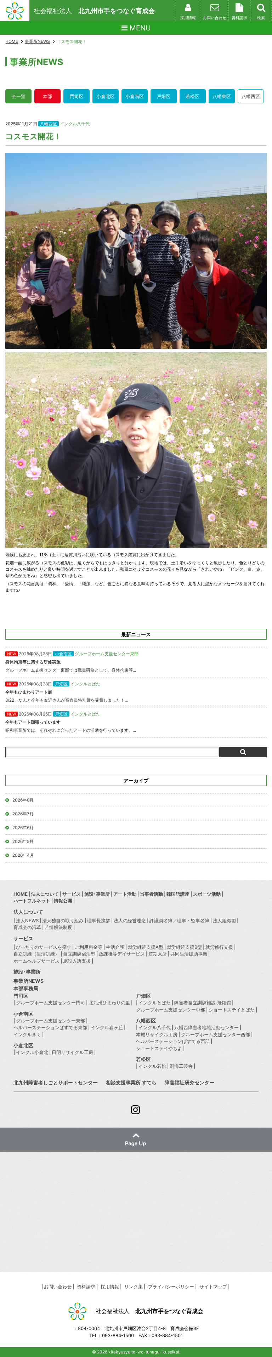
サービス (71, 894)
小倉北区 (105, 96)
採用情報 (110, 1286)
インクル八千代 (75, 123)
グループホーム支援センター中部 (170, 1010)
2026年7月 (23, 813)
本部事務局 (25, 988)
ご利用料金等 (88, 947)
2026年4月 (23, 855)
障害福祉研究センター (189, 1082)
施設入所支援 (77, 961)
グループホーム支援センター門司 (50, 1002)
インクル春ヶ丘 (107, 1027)
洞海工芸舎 (181, 1066)
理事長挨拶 (98, 920)
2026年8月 (23, 800)
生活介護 (115, 947)
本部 (47, 96)
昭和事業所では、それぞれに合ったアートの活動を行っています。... (70, 722)
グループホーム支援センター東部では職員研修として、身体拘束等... (71, 662)
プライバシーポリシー (171, 1286)
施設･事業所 (97, 894)
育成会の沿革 (27, 927)
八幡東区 (221, 96)
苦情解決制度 (58, 927)
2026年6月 (23, 827)
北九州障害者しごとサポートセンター (55, 1082)
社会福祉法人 (94, 11)
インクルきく (27, 1034)
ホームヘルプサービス (36, 961)
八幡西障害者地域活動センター (206, 1027)
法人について (45, 894)
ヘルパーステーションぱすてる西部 (173, 1041)
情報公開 (63, 900)
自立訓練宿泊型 (79, 954)
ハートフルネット (31, 900)
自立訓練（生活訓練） (36, 954)
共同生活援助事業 (188, 954)
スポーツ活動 (207, 894)
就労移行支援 (219, 947)
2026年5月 (23, 841)
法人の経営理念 (130, 920)
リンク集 (133, 1286)
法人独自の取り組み (63, 920)
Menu (139, 28)
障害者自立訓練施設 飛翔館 (202, 1002)
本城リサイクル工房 (156, 1034)
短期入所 (157, 954)
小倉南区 (134, 96)
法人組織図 (224, 920)
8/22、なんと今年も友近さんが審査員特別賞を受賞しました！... (66, 692)
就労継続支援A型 (145, 947)
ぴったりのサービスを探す (43, 947)
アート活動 (124, 894)
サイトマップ (213, 1286)
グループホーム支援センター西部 (215, 1034)
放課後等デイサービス (122, 954)
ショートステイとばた (232, 1010)
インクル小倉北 (32, 1052)
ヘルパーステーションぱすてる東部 (50, 1027)
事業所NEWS (28, 981)
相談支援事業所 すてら (131, 1082)
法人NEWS (27, 920)
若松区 (192, 96)
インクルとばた (154, 1002)
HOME (11, 41)
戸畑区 (163, 96)
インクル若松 (152, 1066)
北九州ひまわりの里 (109, 1002)
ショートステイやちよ (159, 1048)
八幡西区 (251, 96)
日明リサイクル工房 (72, 1052)
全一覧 (19, 96)
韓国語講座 (177, 894)
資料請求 (86, 1286)
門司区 (77, 96)
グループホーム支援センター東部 (50, 1021)
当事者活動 (151, 894)
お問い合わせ (58, 1286)
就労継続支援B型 (184, 947)
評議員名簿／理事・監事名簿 (179, 920)
